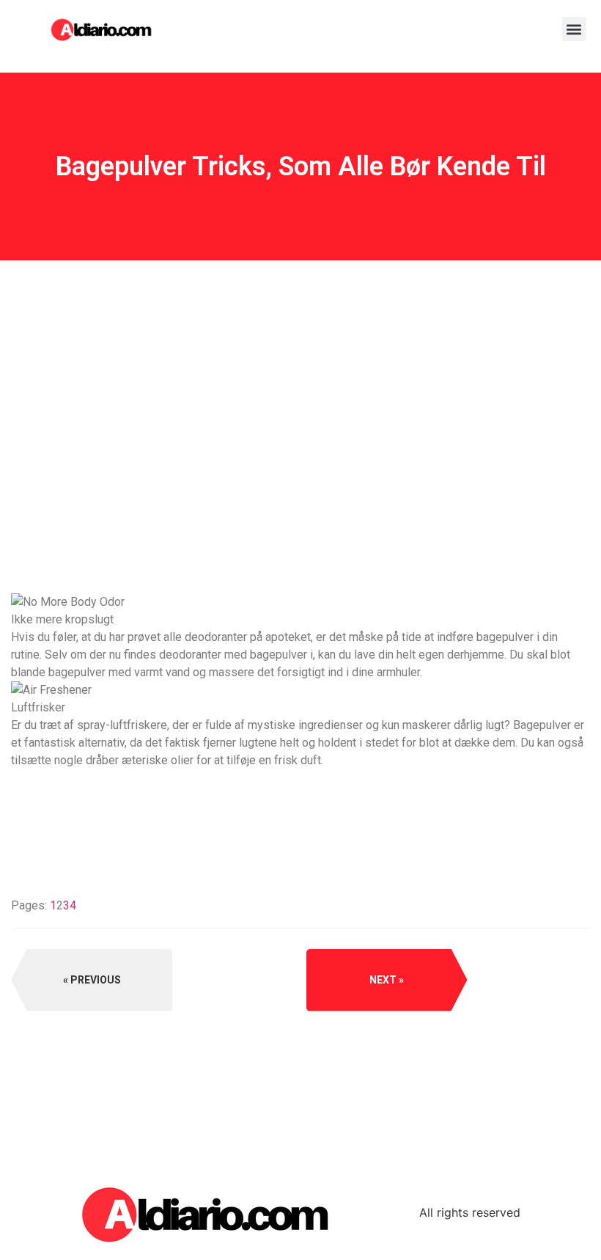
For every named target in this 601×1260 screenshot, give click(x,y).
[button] (574, 29)
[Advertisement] (300, 479)
